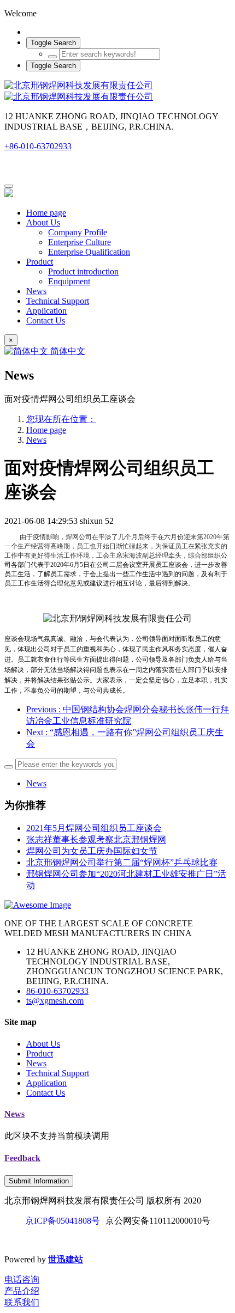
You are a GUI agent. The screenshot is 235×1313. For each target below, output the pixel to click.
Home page (46, 212)
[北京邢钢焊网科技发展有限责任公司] (117, 91)
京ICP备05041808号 (62, 1220)
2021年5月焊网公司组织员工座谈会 (94, 828)
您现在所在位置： (61, 419)
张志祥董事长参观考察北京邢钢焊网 (96, 839)
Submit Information (39, 1181)
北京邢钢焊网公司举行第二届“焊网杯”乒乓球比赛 (122, 862)
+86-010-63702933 (38, 146)
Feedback (22, 1158)
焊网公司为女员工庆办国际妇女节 (91, 851)
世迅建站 (65, 1259)
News (36, 439)
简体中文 (66, 351)
